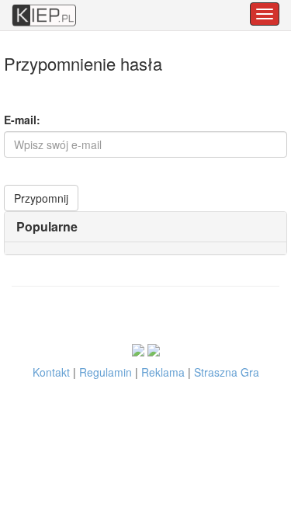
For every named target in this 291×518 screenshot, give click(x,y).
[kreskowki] (153, 348)
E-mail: (22, 119)
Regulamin (105, 372)
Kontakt (51, 372)
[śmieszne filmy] (138, 348)
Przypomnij (41, 198)
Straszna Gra (226, 372)
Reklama (163, 372)
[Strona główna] (44, 8)
